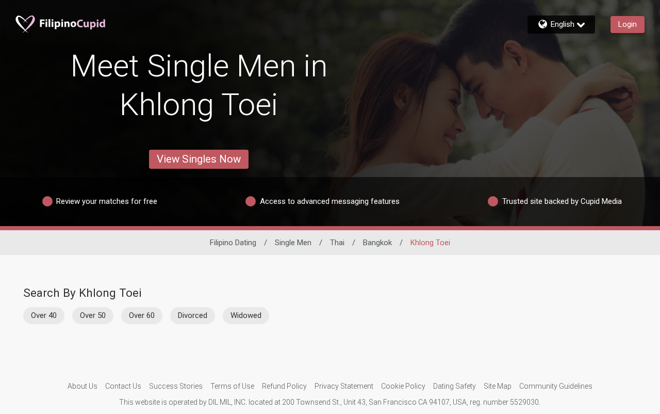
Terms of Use (232, 386)
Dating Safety (454, 386)
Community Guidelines (555, 386)
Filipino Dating (233, 242)
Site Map (498, 386)
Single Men (293, 242)
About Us (82, 386)
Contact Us (123, 386)
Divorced (192, 315)
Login (627, 24)
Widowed (245, 315)
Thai (337, 242)
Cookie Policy (403, 386)
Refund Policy (284, 386)
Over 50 (93, 315)
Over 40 (44, 315)
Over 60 (142, 315)
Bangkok (377, 242)
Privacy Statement (344, 386)
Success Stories (176, 386)
